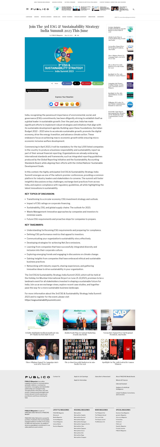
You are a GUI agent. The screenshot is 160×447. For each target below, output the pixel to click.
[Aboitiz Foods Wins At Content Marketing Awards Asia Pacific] (76, 8)
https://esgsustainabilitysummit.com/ (43, 300)
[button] (133, 9)
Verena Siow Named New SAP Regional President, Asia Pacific (105, 8)
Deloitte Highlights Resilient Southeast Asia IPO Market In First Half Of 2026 (67, 8)
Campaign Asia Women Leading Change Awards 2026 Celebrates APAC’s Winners (116, 85)
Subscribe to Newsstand (102, 376)
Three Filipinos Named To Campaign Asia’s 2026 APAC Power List (124, 9)
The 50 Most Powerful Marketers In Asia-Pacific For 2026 (116, 66)
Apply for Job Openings (81, 376)
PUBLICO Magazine (57, 35)
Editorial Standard (121, 384)
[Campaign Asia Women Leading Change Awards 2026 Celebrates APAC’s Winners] (130, 85)
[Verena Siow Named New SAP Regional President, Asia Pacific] (95, 8)
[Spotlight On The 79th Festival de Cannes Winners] (130, 76)
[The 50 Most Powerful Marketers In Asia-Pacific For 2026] (130, 67)
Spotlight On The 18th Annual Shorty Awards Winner (115, 94)
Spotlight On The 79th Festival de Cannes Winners (117, 75)
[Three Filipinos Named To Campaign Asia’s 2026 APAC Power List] (115, 8)
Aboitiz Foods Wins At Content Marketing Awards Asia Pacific (86, 8)
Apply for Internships (80, 380)
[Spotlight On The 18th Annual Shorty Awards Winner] (130, 95)
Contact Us (56, 376)
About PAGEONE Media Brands (125, 376)
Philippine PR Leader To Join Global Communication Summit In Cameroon (116, 104)
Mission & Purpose (122, 380)
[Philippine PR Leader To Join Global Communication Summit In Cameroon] (130, 104)
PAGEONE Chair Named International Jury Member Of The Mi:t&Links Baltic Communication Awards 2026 (116, 115)
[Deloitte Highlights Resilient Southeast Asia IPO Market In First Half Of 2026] (57, 8)
